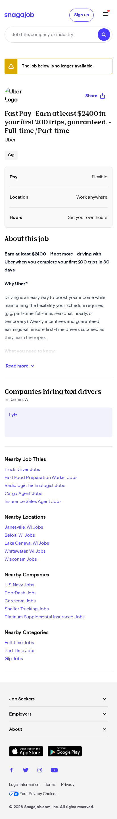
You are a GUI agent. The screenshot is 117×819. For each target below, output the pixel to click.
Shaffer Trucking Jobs (27, 609)
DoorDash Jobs (21, 593)
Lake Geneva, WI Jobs (27, 543)
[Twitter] (25, 771)
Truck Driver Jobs (22, 469)
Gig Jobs (14, 658)
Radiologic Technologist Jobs (35, 485)
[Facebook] (11, 771)
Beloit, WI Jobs (20, 535)
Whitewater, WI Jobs (25, 551)
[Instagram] (39, 771)
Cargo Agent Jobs (23, 493)
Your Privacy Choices (38, 794)
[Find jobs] (104, 34)
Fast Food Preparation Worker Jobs (41, 477)
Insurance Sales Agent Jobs (33, 501)
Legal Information (24, 785)
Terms (50, 785)
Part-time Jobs (20, 650)
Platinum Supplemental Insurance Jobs (45, 617)
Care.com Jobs (20, 601)
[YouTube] (54, 771)
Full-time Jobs (19, 642)
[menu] (105, 15)
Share (91, 95)
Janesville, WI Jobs (24, 527)
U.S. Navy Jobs (19, 585)
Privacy (67, 785)
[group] (11, 155)
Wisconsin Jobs (21, 559)
